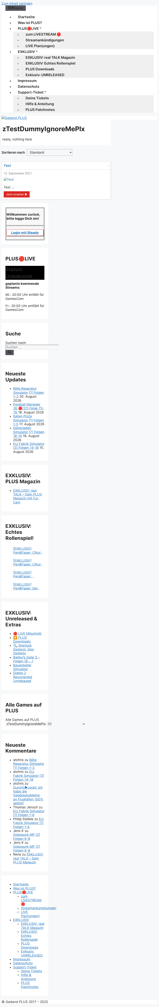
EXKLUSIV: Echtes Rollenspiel (50, 63)
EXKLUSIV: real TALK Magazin (50, 57)
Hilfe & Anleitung (40, 104)
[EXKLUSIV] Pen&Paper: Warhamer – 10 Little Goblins (24, 574)
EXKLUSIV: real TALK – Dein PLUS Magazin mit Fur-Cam (27, 496)
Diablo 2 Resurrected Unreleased (22, 677)
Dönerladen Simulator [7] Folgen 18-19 (28, 432)
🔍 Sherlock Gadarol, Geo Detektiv (23, 649)
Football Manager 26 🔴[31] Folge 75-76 (28, 408)
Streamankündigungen (45, 40)
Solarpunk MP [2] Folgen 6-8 (26, 836)
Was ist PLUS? (30, 23)
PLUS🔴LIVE (28, 28)
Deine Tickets (37, 98)
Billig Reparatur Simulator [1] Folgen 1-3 (28, 392)
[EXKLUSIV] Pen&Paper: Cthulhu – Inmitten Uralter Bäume (28, 562)
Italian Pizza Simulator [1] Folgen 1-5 (28, 420)
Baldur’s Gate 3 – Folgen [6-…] (26, 659)
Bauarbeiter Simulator (22, 667)
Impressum (27, 81)
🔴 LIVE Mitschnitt (27, 633)
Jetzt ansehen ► (16, 194)
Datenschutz (28, 86)
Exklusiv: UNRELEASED (45, 75)
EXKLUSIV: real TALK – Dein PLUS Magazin (28, 858)
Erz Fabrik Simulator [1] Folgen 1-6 (28, 813)
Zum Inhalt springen (17, 3)
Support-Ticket (31, 92)
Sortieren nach (13, 152)
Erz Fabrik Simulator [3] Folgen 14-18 (28, 446)
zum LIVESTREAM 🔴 (43, 34)
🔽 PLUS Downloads (22, 639)
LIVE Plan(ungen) (40, 46)
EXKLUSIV (26, 52)
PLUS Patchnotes (40, 110)
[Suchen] (9, 352)
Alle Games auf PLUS (22, 720)
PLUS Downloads (40, 69)
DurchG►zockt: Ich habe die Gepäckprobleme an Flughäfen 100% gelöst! (28, 795)
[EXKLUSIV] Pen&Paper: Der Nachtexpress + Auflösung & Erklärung (25, 586)
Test (7, 166)
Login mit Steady (25, 233)
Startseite (26, 17)
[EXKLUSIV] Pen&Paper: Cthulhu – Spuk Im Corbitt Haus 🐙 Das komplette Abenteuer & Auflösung (28, 551)
